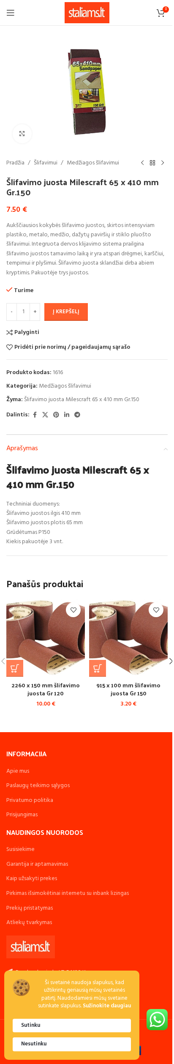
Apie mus (17, 771)
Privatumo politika (29, 800)
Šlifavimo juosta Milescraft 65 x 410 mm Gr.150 (81, 400)
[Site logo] (87, 13)
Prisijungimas (22, 815)
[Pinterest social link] (56, 415)
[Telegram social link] (77, 415)
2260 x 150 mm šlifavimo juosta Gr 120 (45, 689)
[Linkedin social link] (67, 415)
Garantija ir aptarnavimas (37, 864)
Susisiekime (20, 849)
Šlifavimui (45, 163)
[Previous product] (142, 163)
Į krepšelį (66, 311)
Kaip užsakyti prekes (31, 878)
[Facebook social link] (35, 415)
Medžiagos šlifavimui (93, 163)
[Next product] (163, 163)
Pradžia (15, 163)
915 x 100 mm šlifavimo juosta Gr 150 (128, 689)
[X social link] (45, 415)
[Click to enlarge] (22, 133)
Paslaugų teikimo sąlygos (38, 785)
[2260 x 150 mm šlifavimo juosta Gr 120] (45, 637)
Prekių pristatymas (29, 908)
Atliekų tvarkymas (29, 922)
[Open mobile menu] (10, 12)
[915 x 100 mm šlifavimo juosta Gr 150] (128, 637)
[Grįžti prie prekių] (152, 163)
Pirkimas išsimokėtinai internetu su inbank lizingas (67, 893)
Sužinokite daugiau (107, 1006)
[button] (14, 668)
